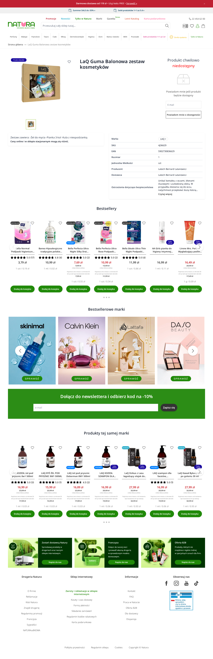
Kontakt (131, 591)
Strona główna (15, 44)
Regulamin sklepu (100, 647)
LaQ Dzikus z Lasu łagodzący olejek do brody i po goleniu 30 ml (134, 475)
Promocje (51, 18)
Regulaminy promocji (31, 613)
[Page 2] (106, 297)
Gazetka (113, 18)
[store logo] (21, 25)
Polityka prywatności (75, 647)
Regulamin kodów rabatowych (82, 616)
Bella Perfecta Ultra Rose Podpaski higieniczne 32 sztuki (106, 250)
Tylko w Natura (83, 18)
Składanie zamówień (82, 610)
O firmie (32, 591)
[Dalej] (199, 247)
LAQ (162, 138)
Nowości (65, 18)
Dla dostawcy (131, 613)
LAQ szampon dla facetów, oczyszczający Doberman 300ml (162, 475)
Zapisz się (169, 407)
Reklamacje (31, 596)
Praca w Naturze (131, 602)
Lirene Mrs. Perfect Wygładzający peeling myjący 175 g (189, 250)
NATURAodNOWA (31, 630)
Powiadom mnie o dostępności (183, 114)
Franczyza (32, 619)
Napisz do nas (55, 562)
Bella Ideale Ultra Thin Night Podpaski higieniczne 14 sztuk (134, 250)
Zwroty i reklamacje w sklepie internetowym (81, 593)
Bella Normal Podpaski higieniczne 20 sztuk (22, 250)
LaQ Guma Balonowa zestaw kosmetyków (49, 44)
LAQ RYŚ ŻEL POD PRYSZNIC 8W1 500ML (50, 475)
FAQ (131, 596)
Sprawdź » (131, 3)
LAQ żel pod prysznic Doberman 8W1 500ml (78, 475)
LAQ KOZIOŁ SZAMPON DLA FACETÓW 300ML (106, 475)
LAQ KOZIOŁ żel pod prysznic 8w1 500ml (22, 475)
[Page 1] (104, 297)
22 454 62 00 (198, 18)
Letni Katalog (132, 18)
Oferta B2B (131, 607)
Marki (99, 18)
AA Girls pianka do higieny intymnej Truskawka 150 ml (162, 250)
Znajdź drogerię (31, 607)
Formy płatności (82, 605)
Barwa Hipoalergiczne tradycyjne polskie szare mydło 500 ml (50, 250)
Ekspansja (131, 619)
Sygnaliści (31, 624)
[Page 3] (109, 297)
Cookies (119, 647)
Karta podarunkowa (154, 18)
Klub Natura (32, 602)
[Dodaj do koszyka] (22, 289)
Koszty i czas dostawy (81, 599)
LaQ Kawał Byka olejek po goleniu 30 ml (190, 475)
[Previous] (13, 247)
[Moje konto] (197, 26)
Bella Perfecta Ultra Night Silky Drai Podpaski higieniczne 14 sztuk (78, 250)
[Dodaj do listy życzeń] (32, 223)
